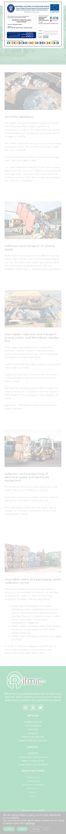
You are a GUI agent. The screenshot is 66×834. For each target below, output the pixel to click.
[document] (33, 417)
